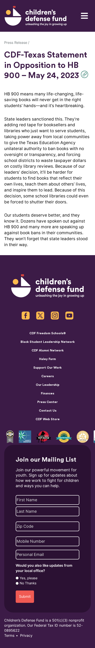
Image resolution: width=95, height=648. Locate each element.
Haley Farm (47, 359)
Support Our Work (47, 367)
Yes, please (29, 578)
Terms (9, 635)
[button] (85, 74)
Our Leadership (47, 384)
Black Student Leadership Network (48, 341)
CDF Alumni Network (48, 350)
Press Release (15, 42)
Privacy (26, 635)
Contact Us (47, 410)
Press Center (47, 402)
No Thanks (28, 583)
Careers (47, 376)
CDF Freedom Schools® (47, 333)
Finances (47, 393)
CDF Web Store (48, 419)
